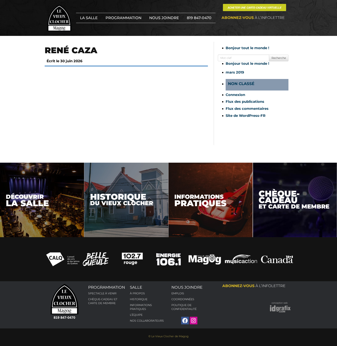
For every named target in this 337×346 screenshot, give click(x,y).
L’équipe (136, 315)
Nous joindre (164, 18)
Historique (138, 299)
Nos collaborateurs (147, 320)
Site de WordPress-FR (245, 116)
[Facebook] (185, 320)
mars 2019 (235, 72)
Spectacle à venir (102, 293)
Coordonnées (182, 299)
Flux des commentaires (247, 108)
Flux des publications (245, 101)
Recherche (278, 58)
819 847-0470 (199, 18)
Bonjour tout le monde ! (247, 48)
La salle (89, 18)
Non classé (241, 83)
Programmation (123, 18)
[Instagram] (193, 320)
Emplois (177, 293)
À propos (137, 293)
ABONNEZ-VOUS (253, 17)
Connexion (235, 95)
